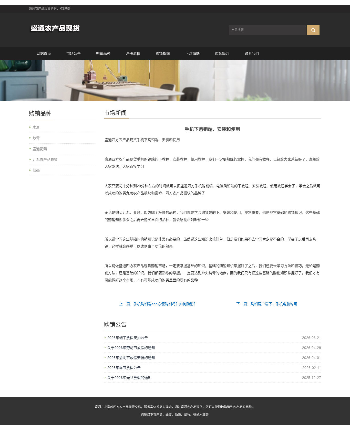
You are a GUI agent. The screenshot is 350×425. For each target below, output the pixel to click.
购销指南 (163, 53)
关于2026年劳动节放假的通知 (131, 348)
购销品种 (103, 53)
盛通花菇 (40, 149)
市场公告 (73, 53)
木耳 (36, 127)
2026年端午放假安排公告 (127, 338)
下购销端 (192, 53)
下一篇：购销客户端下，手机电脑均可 (266, 304)
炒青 (36, 138)
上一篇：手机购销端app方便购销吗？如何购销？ (158, 304)
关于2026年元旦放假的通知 (129, 378)
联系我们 (252, 53)
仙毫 (36, 170)
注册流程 (133, 53)
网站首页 (44, 53)
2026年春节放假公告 (124, 368)
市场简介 (222, 53)
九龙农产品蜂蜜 (45, 159)
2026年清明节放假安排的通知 (131, 358)
